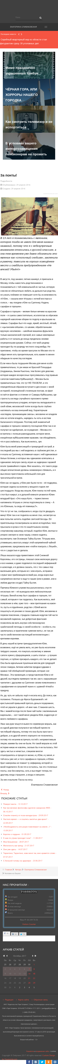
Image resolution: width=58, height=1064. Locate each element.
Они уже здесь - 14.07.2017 (15, 849)
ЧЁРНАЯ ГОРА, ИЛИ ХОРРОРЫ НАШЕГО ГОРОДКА (22, 95)
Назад (6, 789)
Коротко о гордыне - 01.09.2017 (17, 834)
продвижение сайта (42, 1051)
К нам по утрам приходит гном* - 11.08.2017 (22, 838)
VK (15, 934)
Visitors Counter (29, 924)
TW (23, 934)
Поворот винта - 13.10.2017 (15, 804)
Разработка (30, 1051)
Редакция (9, 999)
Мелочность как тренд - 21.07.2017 (18, 845)
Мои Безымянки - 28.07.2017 (16, 841)
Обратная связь (41, 999)
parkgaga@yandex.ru (49, 1008)
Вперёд (4, 793)
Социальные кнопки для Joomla (50, 193)
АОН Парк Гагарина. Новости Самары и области (29, 7)
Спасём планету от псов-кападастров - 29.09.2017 (25, 815)
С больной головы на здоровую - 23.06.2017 (22, 860)
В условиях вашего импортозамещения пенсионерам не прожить (26, 149)
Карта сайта (23, 999)
